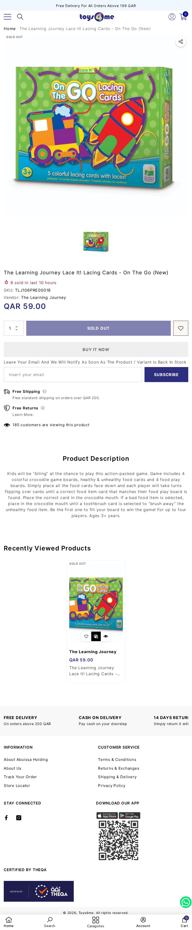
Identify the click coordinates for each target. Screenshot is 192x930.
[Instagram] (18, 817)
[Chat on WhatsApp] (186, 900)
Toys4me (86, 913)
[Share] (181, 42)
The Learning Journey (43, 297)
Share (181, 42)
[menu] (7, 17)
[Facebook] (6, 817)
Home (10, 28)
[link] (9, 922)
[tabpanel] (96, 621)
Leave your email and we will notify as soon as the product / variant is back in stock (95, 362)
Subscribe (166, 374)
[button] (20, 17)
